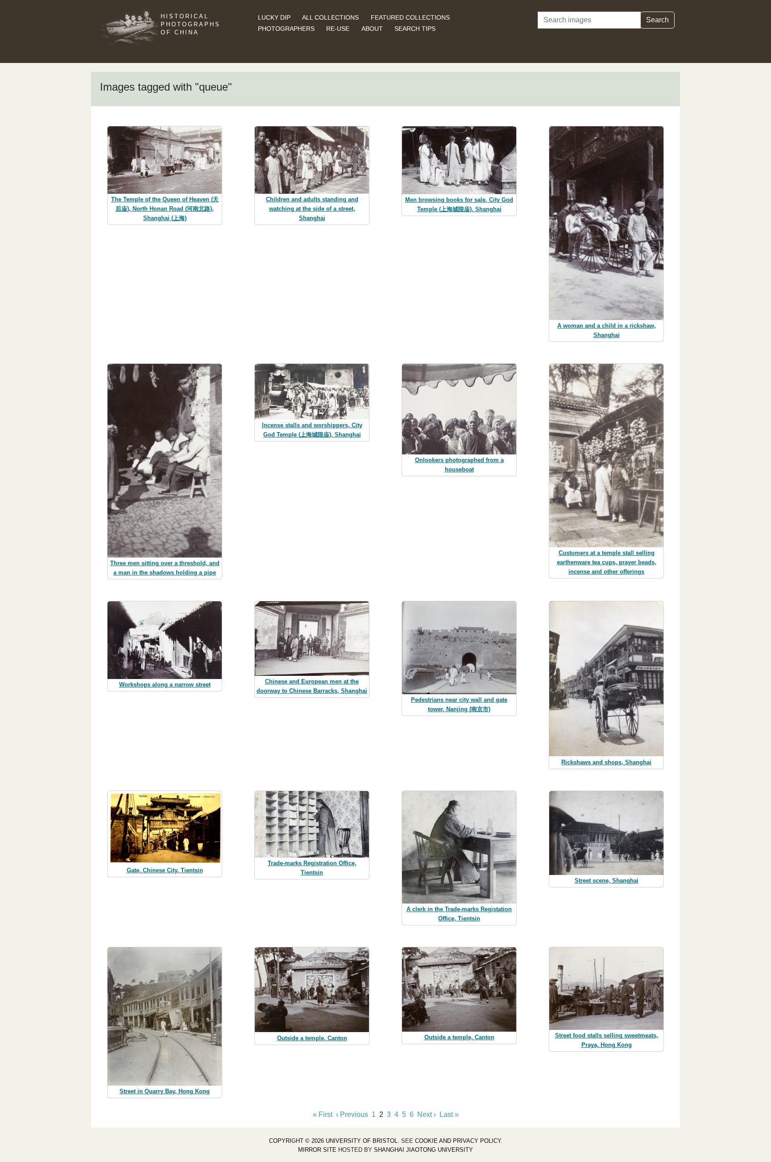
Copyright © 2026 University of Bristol (333, 1140)
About (372, 28)
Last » (449, 1114)
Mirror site (317, 1149)
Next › (426, 1114)
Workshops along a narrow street (165, 684)
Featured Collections (410, 17)
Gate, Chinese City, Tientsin (165, 870)
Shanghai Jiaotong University (423, 1149)
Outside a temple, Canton (312, 1038)
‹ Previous (352, 1114)
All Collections (330, 17)
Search (657, 20)
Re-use (337, 28)
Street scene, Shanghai (606, 880)
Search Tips (414, 28)
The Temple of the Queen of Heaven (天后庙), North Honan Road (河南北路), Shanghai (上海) (165, 208)
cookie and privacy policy (458, 1140)
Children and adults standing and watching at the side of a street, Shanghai (312, 208)
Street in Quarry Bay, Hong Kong (165, 1091)
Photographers (286, 28)
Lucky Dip (274, 17)
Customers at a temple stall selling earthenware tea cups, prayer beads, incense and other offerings (606, 562)
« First (322, 1114)
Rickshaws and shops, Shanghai (606, 762)
